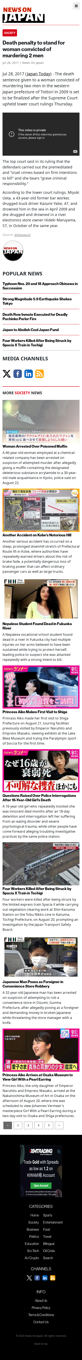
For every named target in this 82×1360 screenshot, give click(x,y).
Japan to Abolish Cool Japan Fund (31, 329)
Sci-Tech (33, 1251)
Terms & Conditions (41, 1315)
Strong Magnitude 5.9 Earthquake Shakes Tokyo (37, 301)
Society (33, 1222)
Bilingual (48, 1244)
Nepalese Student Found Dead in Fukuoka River (37, 626)
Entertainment (53, 1222)
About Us (41, 1300)
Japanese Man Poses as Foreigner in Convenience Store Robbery (33, 984)
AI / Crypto (32, 1258)
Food (46, 1229)
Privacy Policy (41, 1308)
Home (34, 1215)
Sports (47, 1215)
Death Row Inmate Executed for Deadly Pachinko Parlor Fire (35, 316)
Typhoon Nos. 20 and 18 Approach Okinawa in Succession (40, 285)
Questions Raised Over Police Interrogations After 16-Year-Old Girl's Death (39, 797)
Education (32, 1244)
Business (33, 1229)
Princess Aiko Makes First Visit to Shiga (35, 711)
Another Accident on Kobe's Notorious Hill (37, 535)
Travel (47, 1236)
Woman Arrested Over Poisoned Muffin (35, 446)
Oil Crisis (49, 1251)
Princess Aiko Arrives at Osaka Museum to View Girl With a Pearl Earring (38, 1077)
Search (48, 1258)
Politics (34, 1236)
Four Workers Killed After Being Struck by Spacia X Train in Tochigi (37, 342)
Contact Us (41, 1322)
